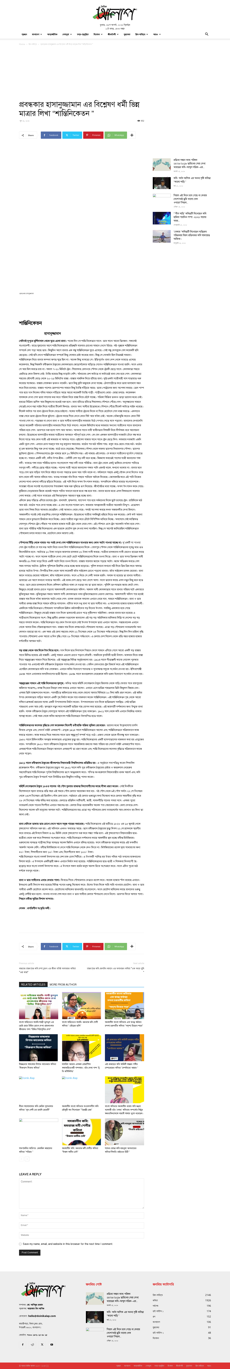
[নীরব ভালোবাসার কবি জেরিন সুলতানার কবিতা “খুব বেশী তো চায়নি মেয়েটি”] (38, 1089)
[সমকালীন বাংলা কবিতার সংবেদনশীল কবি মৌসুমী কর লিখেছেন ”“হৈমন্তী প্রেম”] (81, 1089)
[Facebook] (22, 1345)
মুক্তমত (127, 34)
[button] (206, 34)
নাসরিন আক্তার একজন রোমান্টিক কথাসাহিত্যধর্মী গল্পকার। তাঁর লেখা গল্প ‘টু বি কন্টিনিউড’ (81, 1068)
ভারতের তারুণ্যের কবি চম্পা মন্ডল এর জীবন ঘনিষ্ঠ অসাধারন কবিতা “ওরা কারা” (47, 970)
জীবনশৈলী (112, 34)
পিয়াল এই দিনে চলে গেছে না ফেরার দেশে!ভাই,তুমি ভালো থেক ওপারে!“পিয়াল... (190, 199)
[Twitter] (42, 1345)
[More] (132, 135)
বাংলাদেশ (35, 34)
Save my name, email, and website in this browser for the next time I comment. (68, 1244)
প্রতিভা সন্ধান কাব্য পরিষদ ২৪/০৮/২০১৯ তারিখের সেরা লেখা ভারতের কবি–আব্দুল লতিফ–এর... (189, 164)
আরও (155, 34)
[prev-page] (21, 1159)
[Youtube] (51, 1345)
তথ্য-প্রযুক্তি (83, 34)
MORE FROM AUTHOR (63, 984)
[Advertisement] (115, 73)
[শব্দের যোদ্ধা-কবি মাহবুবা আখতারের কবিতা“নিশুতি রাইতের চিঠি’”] (124, 1131)
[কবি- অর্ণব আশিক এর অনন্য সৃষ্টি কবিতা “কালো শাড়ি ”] (162, 182)
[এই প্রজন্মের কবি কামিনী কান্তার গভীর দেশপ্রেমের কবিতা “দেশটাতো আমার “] (124, 1047)
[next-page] (27, 1159)
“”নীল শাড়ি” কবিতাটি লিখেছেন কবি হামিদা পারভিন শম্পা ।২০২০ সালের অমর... (190, 217)
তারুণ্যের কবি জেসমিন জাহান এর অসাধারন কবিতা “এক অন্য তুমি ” (115, 970)
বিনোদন (97, 34)
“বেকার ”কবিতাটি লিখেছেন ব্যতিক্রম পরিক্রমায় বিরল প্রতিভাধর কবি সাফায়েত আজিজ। (192, 235)
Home (22, 44)
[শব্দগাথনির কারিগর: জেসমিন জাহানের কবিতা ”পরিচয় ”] (38, 1131)
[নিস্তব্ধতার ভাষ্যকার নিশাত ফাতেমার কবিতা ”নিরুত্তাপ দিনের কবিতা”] (38, 1047)
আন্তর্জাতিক (52, 34)
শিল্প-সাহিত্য (140, 34)
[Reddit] (32, 1345)
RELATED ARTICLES (33, 984)
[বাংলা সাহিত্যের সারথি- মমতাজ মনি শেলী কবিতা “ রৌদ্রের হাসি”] (81, 1005)
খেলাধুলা (65, 34)
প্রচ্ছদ (24, 34)
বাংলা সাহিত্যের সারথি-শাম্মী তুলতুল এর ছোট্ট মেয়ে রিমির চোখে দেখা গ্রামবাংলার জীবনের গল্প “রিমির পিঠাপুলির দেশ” (36, 1026)
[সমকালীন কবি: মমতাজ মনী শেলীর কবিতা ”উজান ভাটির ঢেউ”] (81, 1131)
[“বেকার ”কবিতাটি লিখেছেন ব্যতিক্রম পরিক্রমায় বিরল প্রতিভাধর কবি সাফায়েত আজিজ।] (162, 236)
